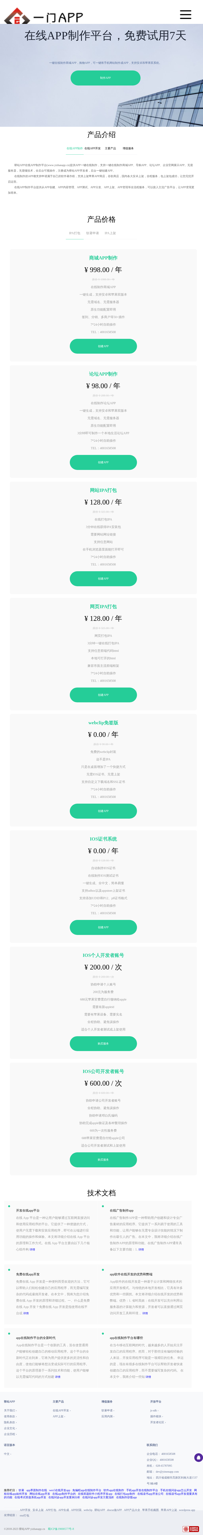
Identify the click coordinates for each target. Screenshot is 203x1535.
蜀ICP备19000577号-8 (61, 1528)
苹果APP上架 (169, 1510)
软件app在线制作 (113, 1490)
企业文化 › (10, 1428)
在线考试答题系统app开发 (30, 1497)
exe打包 (24, 1515)
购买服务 (103, 1043)
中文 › (7, 1453)
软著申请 (92, 233)
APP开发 (25, 1510)
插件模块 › (156, 1416)
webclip (88, 1510)
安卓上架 (38, 1510)
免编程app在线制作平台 (86, 1490)
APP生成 (63, 1510)
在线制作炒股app (126, 1497)
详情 (32, 1249)
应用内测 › (108, 1416)
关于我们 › (10, 1410)
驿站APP (99, 1510)
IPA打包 (74, 233)
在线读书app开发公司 (150, 1493)
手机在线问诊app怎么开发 (176, 1490)
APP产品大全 (132, 1510)
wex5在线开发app (59, 1490)
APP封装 (76, 1510)
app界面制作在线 (36, 1490)
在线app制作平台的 (64, 1493)
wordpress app (187, 1510)
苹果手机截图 (150, 1510)
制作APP (105, 77)
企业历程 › (10, 1434)
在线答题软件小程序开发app (95, 1493)
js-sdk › (154, 1410)
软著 (21, 1490)
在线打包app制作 (125, 1493)
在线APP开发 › (62, 1410)
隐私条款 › (10, 1422)
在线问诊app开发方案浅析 (98, 1497)
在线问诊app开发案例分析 (64, 1497)
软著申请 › (108, 1410)
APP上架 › (59, 1416)
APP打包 (51, 1510)
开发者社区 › (158, 1422)
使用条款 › (10, 1416)
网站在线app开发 (40, 1493)
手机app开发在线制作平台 (142, 1490)
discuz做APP (114, 1510)
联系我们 (152, 1445)
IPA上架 (110, 233)
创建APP (103, 346)
